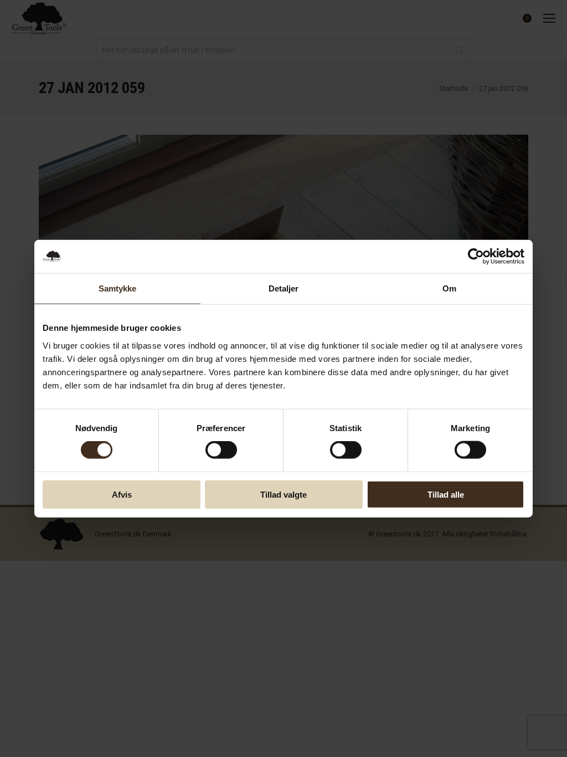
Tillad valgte (283, 494)
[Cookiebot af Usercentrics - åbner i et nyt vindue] (475, 256)
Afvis (122, 494)
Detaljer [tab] (284, 288)
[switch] (221, 450)
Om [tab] (449, 288)
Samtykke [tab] (118, 288)
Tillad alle (445, 494)
